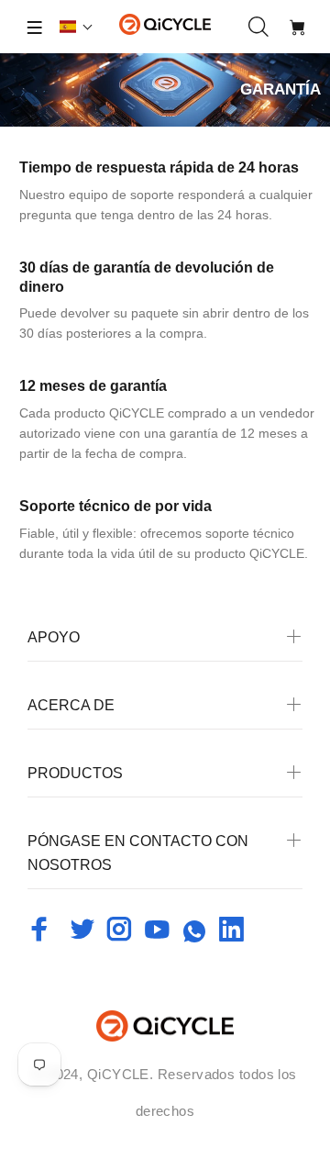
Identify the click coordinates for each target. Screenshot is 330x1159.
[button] (76, 26)
